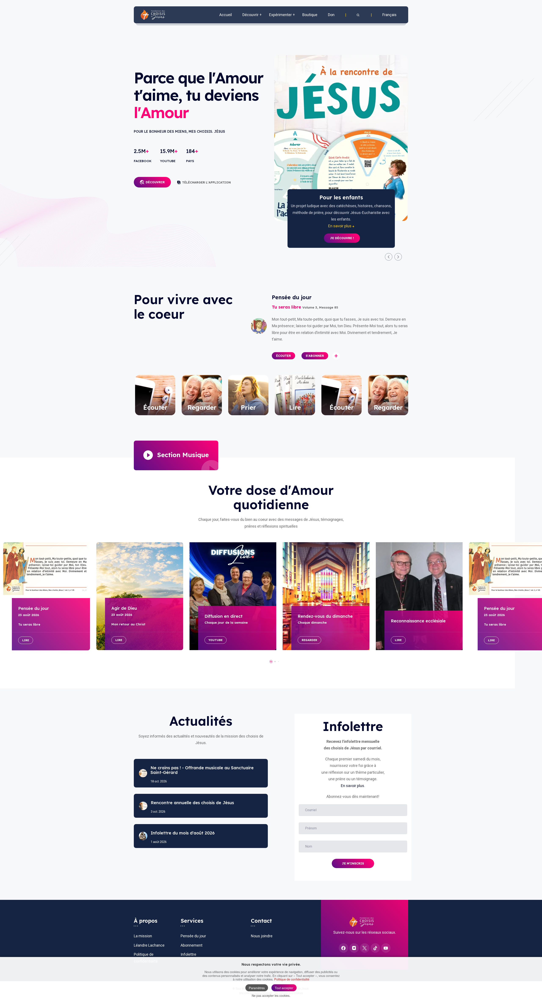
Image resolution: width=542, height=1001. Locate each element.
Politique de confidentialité (291, 979)
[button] (358, 14)
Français (389, 14)
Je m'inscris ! (342, 231)
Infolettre (188, 954)
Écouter (283, 356)
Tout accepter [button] (284, 988)
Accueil (225, 14)
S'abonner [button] (315, 356)
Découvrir (155, 182)
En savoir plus (352, 785)
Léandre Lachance (149, 945)
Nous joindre (261, 936)
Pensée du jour (193, 936)
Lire (25, 640)
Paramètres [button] (257, 988)
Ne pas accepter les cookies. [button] (271, 995)
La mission (143, 936)
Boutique (309, 14)
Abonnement (191, 945)
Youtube (216, 640)
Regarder (309, 640)
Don (331, 14)
